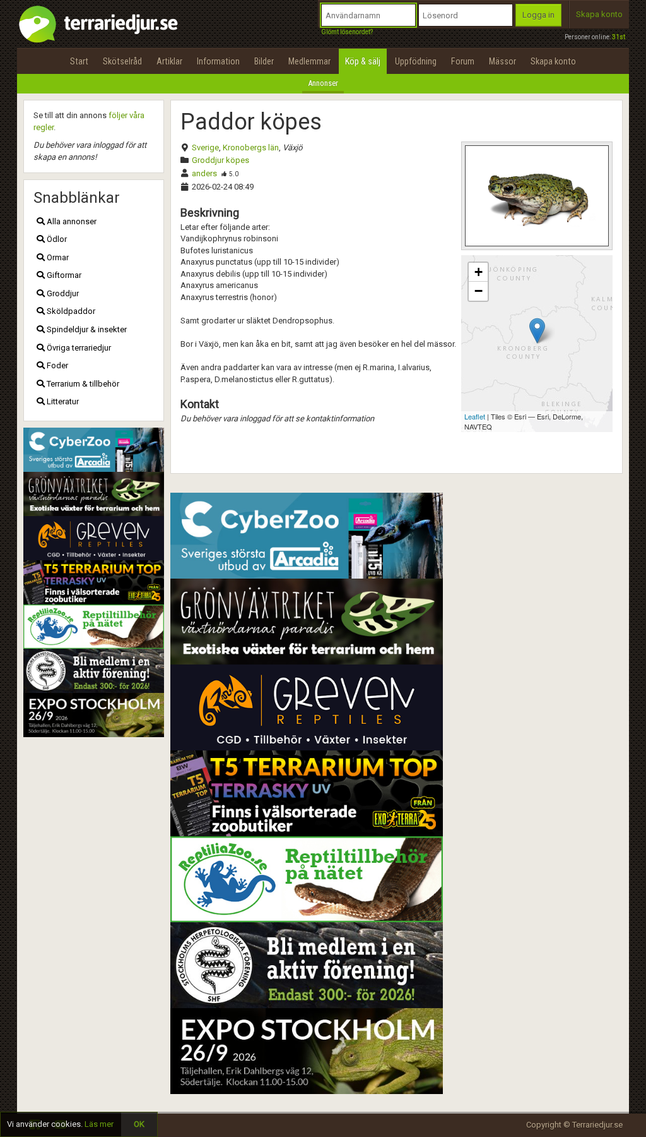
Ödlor (56, 239)
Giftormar (63, 275)
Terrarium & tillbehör (82, 383)
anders (204, 173)
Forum (462, 61)
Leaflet (474, 416)
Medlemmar (309, 61)
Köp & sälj (362, 61)
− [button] (478, 291)
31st (618, 36)
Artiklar (169, 61)
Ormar (57, 257)
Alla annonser (71, 221)
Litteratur (62, 401)
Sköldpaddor (70, 311)
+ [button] (478, 272)
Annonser (323, 83)
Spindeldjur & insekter (86, 329)
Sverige (205, 147)
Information (218, 61)
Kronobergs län (251, 147)
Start (79, 61)
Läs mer (99, 1124)
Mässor (502, 61)
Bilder (264, 61)
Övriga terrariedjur (78, 347)
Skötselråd (122, 61)
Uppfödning (416, 61)
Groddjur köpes (220, 160)
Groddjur (62, 293)
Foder (56, 365)
